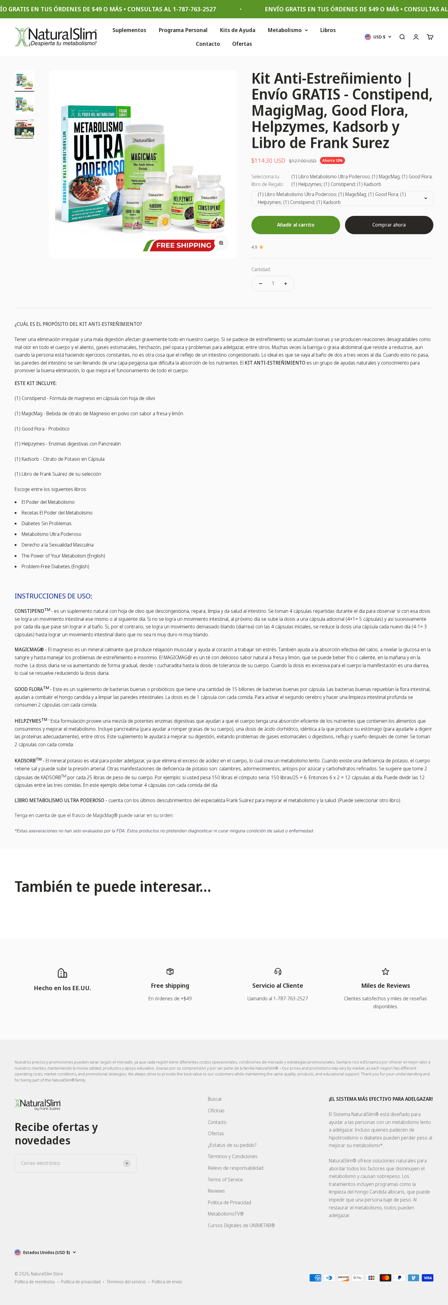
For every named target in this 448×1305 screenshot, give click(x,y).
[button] (121, 1247)
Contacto (208, 43)
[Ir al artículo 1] (24, 81)
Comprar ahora (389, 224)
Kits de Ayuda (237, 30)
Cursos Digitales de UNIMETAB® (241, 1225)
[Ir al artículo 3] (24, 129)
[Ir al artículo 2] (24, 105)
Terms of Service (225, 1179)
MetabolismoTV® (226, 1213)
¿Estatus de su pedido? (232, 1145)
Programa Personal (183, 30)
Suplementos (129, 30)
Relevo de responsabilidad (235, 1168)
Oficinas (216, 1110)
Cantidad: (261, 269)
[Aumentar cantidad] (285, 283)
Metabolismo (285, 30)
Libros (328, 30)
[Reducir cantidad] (260, 283)
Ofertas (242, 43)
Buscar (215, 1099)
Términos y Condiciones (233, 1156)
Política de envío (167, 1282)
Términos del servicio (126, 1282)
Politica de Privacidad (229, 1202)
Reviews (216, 1190)
